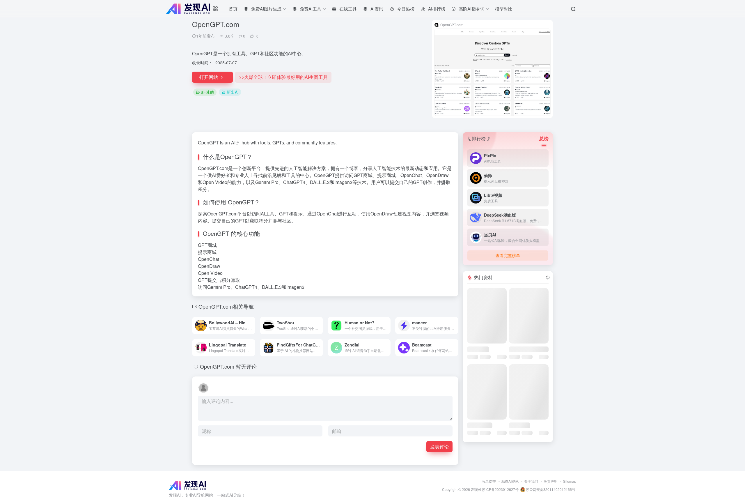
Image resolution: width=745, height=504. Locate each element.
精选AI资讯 (510, 481)
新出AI (233, 92)
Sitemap (569, 481)
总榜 (544, 138)
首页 (233, 9)
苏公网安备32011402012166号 (550, 489)
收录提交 (489, 481)
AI (233, 142)
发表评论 (439, 446)
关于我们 (531, 481)
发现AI (476, 489)
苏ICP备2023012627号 (500, 489)
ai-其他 (207, 92)
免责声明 (551, 481)
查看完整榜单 (508, 255)
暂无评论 (246, 366)
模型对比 (503, 9)
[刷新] (547, 277)
